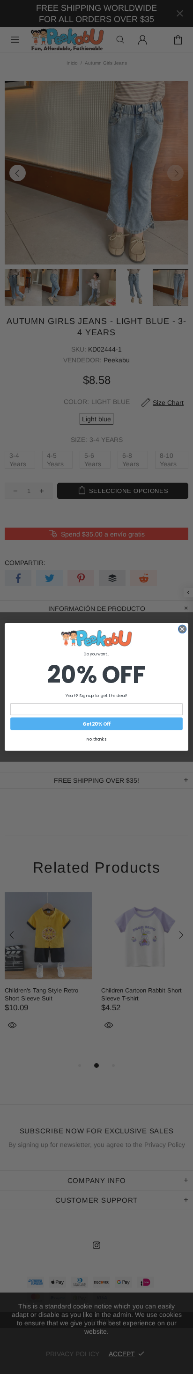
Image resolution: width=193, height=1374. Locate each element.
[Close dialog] (182, 629)
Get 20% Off (96, 723)
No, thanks (96, 739)
